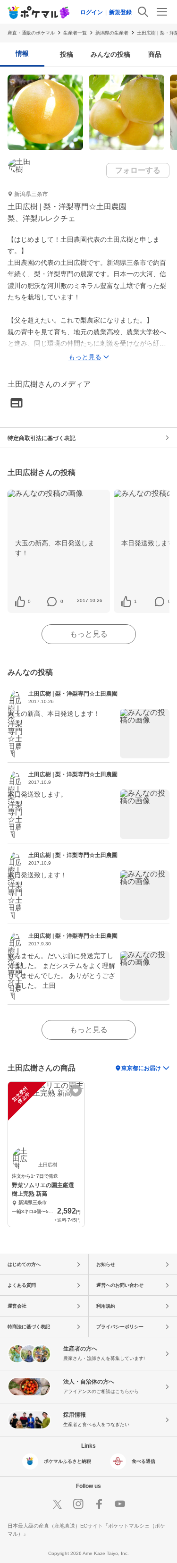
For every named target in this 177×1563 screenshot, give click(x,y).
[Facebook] (99, 1504)
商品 (154, 54)
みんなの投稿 (110, 54)
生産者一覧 (75, 32)
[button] (29, 601)
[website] (16, 403)
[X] (57, 1504)
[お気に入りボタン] (76, 1090)
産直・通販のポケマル (31, 32)
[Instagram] (78, 1504)
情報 (22, 53)
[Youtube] (120, 1504)
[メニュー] (161, 11)
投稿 (66, 54)
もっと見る (89, 634)
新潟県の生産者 (111, 32)
